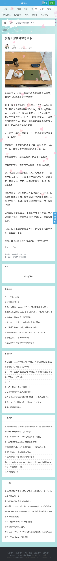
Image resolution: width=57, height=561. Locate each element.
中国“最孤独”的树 (12, 516)
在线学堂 (17, 15)
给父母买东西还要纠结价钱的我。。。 (19, 392)
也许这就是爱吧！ (12, 472)
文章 (19, 9)
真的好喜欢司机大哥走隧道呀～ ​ (18, 501)
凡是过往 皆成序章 (19, 257)
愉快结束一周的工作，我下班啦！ (18, 317)
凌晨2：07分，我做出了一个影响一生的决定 (23, 402)
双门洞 (7, 382)
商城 (26, 15)
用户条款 (28, 553)
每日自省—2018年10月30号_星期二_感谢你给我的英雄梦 (28, 372)
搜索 (25, 3)
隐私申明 (37, 553)
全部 (5, 30)
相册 (26, 9)
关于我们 (10, 553)
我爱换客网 (27, 555)
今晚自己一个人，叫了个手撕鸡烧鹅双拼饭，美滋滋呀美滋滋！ (31, 532)
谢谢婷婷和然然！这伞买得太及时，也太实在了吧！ (26, 332)
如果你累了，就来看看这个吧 (17, 367)
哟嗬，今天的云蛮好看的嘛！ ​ (17, 537)
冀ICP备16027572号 (39, 555)
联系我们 (19, 553)
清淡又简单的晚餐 (12, 302)
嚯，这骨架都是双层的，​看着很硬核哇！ (21, 327)
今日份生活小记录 (12, 297)
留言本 (34, 9)
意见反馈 (55, 218)
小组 (12, 9)
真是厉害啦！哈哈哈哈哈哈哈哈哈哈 (19, 343)
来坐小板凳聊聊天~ (13, 407)
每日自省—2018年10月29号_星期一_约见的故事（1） (27, 397)
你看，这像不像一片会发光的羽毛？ (19, 522)
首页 (5, 9)
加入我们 (46, 553)
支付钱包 (44, 15)
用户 (42, 9)
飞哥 (13, 45)
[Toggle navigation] (5, 3)
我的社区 (7, 15)
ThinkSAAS (19, 558)
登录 (45, 3)
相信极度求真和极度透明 (15, 527)
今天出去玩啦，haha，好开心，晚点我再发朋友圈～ (26, 307)
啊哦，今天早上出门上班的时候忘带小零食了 (23, 322)
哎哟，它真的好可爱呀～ (15, 467)
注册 (52, 3)
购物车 (34, 15)
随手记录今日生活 (12, 496)
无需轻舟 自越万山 (19, 254)
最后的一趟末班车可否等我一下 (18, 387)
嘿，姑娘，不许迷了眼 (14, 377)
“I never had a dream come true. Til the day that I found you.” (30, 462)
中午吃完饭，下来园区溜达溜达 (18, 337)
